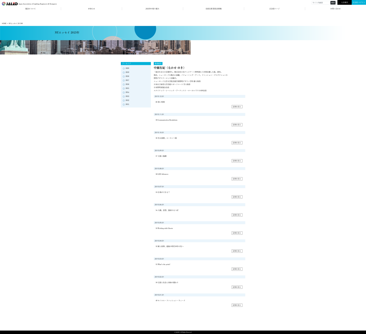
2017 (127, 80)
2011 (127, 104)
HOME (4, 23)
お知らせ (91, 9)
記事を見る (237, 106)
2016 (127, 84)
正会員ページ (274, 9)
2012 (127, 100)
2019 (127, 72)
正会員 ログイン (359, 2)
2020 (127, 68)
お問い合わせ (335, 9)
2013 (127, 96)
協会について (30, 9)
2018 (127, 76)
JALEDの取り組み (152, 9)
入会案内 (344, 2)
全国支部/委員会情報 (213, 9)
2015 (127, 88)
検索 (333, 3)
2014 (127, 92)
